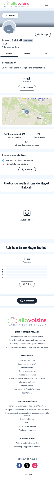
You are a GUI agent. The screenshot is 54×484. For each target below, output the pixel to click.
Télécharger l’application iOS (27, 443)
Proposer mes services (27, 375)
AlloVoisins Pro (27, 367)
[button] (27, 111)
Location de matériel (27, 426)
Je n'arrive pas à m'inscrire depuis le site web (27, 343)
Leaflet (27, 98)
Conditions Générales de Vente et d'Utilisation (27, 406)
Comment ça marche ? (27, 364)
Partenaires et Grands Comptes (27, 389)
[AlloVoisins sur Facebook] (19, 465)
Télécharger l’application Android (27, 446)
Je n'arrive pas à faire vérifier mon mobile (27, 336)
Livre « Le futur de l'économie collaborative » (27, 378)
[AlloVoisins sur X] (27, 465)
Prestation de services (27, 430)
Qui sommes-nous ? (27, 360)
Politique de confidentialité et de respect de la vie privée (27, 409)
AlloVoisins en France (27, 382)
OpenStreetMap (37, 98)
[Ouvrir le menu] (46, 4)
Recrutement (27, 393)
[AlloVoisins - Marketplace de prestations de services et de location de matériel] (16, 6)
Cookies (27, 422)
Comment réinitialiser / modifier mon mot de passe (27, 347)
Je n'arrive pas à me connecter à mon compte (27, 340)
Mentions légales (27, 419)
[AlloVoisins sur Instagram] (35, 465)
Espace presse (27, 385)
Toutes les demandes (27, 371)
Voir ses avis (27, 87)
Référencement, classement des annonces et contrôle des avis (27, 414)
